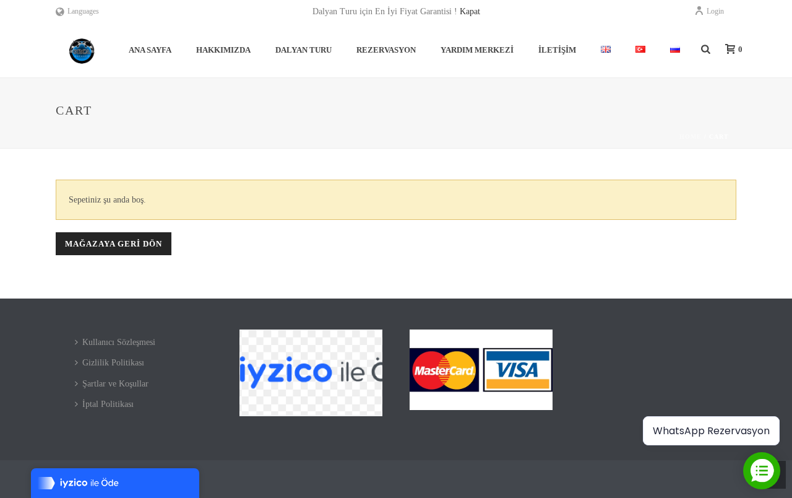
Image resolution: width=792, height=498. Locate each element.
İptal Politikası (108, 404)
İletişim (557, 50)
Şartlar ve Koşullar (115, 383)
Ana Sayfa (150, 50)
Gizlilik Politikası (113, 362)
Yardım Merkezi (477, 50)
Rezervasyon (386, 50)
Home (690, 136)
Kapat (470, 11)
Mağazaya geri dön (113, 243)
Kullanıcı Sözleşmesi (118, 342)
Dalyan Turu (303, 50)
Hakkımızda (223, 50)
